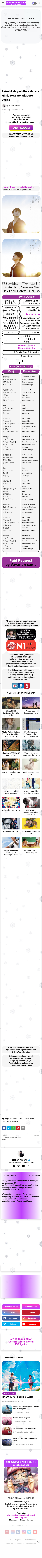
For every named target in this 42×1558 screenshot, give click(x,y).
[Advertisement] (21, 65)
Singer (13, 187)
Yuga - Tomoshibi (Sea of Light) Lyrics (31, 792)
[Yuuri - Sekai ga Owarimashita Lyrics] (31, 745)
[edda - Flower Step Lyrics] (31, 764)
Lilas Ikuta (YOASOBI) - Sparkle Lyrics (11, 754)
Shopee (29, 1201)
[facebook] (14, 1166)
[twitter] (18, 1166)
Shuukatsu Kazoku (10, 1121)
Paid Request (21, 560)
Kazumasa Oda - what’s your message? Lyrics (11, 852)
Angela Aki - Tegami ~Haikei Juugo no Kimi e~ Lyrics (26, 1407)
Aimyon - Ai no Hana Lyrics (31, 832)
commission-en (11, 1306)
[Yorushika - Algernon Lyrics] (11, 764)
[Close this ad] (37, 1542)
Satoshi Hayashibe (26, 187)
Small (12, 366)
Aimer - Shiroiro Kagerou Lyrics (11, 792)
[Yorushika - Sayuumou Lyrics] (31, 703)
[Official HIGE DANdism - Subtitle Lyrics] (11, 703)
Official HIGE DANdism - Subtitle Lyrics (11, 713)
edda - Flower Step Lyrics (31, 773)
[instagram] (28, 1166)
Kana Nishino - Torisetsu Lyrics (24, 1428)
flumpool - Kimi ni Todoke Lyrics (31, 851)
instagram (32, 1318)
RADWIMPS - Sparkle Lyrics (17, 1396)
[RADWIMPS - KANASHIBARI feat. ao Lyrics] (31, 802)
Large (29, 366)
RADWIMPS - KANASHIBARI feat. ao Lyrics (31, 812)
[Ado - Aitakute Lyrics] (11, 802)
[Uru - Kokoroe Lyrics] (11, 823)
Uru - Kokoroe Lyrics (10, 831)
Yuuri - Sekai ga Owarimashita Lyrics (31, 754)
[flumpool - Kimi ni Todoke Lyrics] (31, 842)
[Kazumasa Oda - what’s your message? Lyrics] (11, 842)
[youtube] (23, 1166)
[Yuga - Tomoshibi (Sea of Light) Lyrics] (31, 783)
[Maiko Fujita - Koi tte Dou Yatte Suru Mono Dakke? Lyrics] (11, 724)
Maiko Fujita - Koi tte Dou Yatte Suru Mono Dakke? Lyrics (11, 734)
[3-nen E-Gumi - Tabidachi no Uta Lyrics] (7, 1442)
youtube (32, 1324)
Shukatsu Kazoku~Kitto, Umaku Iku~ (26, 347)
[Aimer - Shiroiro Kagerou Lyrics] (11, 783)
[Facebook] (4, 1128)
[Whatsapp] (13, 1128)
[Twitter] (9, 1128)
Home (5, 187)
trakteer (32, 1312)
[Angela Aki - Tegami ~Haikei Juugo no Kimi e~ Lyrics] (7, 1409)
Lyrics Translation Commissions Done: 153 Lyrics (21, 1341)
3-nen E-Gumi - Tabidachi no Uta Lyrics (25, 1440)
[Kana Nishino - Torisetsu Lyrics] (7, 1431)
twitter (13, 1324)
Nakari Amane (19, 1159)
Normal (21, 366)
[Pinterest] (18, 1128)
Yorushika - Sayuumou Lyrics (31, 712)
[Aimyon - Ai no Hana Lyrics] (31, 823)
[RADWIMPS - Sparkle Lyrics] (21, 1376)
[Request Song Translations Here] (21, 130)
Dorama (13, 1119)
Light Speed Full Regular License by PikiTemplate (21, 1516)
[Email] (23, 1128)
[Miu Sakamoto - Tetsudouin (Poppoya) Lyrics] (31, 724)
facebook (13, 1318)
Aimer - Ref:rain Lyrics (21, 1418)
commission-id (31, 1306)
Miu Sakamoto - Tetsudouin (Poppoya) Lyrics (31, 734)
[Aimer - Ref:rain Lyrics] (7, 1421)
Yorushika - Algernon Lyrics (11, 773)
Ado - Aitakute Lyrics (11, 810)
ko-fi (13, 1312)
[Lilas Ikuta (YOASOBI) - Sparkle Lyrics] (11, 745)
